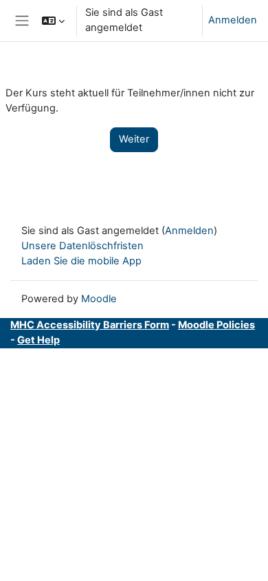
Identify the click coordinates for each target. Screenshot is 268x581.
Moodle (99, 299)
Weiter (134, 139)
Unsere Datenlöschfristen (82, 246)
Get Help (38, 340)
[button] (53, 20)
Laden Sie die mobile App (81, 261)
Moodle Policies (216, 325)
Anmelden (232, 20)
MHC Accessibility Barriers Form (89, 325)
